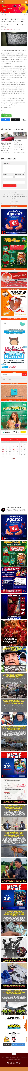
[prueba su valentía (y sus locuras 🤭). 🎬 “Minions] (14, 1029)
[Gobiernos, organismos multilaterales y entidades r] (14, 1002)
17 (3, 451)
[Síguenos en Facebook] (8, 1063)
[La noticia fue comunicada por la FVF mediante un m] (14, 949)
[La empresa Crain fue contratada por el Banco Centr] (14, 738)
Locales (3, 14)
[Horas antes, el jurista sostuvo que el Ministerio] (14, 712)
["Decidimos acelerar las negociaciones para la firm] (14, 817)
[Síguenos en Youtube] (17, 1063)
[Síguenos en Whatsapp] (14, 1063)
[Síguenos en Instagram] (11, 1063)
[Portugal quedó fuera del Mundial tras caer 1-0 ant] (14, 633)
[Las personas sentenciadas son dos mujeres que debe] (14, 844)
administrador (8, 29)
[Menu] (26, 2)
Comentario (6, 163)
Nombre (5, 174)
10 (3, 449)
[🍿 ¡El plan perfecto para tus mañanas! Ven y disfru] (14, 897)
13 (13, 449)
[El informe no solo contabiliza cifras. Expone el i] (14, 685)
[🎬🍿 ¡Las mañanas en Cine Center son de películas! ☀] (14, 765)
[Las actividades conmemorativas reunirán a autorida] (14, 791)
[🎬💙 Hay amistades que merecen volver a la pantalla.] (14, 580)
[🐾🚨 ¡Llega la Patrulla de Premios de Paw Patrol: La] (14, 554)
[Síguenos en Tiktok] (20, 1063)
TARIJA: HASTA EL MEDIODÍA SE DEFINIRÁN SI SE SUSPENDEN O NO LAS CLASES (6, 146)
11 (6, 449)
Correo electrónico (19, 174)
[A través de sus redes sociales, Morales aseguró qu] (14, 870)
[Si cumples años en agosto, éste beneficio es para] (14, 527)
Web (4, 179)
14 (17, 449)
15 (21, 449)
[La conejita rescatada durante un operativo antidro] (14, 976)
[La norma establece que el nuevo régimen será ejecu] (14, 923)
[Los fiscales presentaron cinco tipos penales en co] (14, 659)
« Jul (13, 458)
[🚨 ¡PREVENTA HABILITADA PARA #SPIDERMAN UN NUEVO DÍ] (14, 606)
